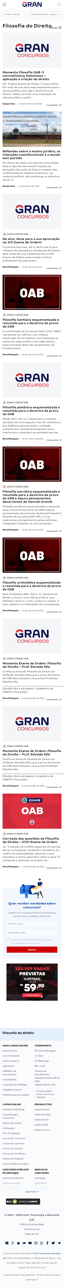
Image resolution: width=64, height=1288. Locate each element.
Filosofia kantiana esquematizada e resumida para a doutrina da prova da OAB (31, 323)
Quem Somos (10, 1050)
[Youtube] (30, 1243)
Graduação (9, 1128)
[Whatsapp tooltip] (41, 1243)
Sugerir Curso (42, 1130)
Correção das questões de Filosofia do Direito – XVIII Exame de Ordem (31, 840)
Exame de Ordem (12, 1123)
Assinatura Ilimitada (14, 1109)
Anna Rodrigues (11, 266)
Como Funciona (11, 1056)
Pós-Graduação (11, 1133)
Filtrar (53, 27)
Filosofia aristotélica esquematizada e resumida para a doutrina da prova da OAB (32, 586)
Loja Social (8, 1066)
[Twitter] (53, 1243)
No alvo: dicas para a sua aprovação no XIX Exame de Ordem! (31, 240)
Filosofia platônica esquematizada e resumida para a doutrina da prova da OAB (31, 410)
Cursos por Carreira (13, 1143)
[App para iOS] (18, 1243)
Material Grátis (43, 1114)
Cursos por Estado (13, 1148)
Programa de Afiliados (15, 1084)
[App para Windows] (7, 1243)
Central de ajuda (46, 1050)
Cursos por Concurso (14, 1138)
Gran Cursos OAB (17, 234)
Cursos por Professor (14, 1153)
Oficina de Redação (13, 1158)
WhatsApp (43, 1061)
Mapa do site (32, 1234)
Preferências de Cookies (16, 1095)
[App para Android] (24, 1243)
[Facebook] (47, 1243)
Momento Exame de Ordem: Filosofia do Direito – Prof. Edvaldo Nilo (32, 664)
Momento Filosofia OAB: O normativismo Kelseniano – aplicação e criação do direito (26, 75)
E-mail (41, 1066)
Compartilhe (53, 105)
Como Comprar (11, 1061)
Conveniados (10, 1079)
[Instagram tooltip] (36, 1243)
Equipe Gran (9, 103)
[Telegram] (59, 1243)
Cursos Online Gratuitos (16, 1164)
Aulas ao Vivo (42, 1119)
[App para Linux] (12, 1243)
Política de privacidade (32, 1224)
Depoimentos (42, 1109)
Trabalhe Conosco (12, 1090)
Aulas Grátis (41, 1124)
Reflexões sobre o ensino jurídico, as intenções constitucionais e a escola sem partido (31, 154)
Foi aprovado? (45, 1094)
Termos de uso (32, 1229)
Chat (40, 1056)
